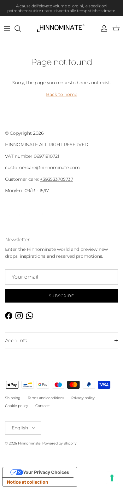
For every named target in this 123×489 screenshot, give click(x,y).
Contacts (42, 406)
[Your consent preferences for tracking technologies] (112, 478)
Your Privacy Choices (46, 472)
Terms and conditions (46, 398)
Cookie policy (16, 406)
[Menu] (7, 28)
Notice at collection (27, 482)
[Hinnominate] (61, 28)
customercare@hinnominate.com (42, 167)
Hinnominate (29, 443)
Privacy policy (83, 398)
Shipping (12, 398)
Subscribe (61, 295)
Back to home (61, 94)
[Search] (21, 28)
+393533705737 (56, 179)
